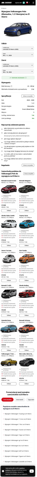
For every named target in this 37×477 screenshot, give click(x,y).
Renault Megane (25, 181)
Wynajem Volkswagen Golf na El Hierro (17, 451)
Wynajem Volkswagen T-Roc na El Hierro (17, 424)
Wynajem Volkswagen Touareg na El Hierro (18, 414)
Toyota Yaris (23, 215)
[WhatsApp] (23, 2)
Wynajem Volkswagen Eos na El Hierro (16, 446)
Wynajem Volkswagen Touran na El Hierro (18, 430)
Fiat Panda (23, 250)
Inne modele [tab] (7, 400)
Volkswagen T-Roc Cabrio (10, 354)
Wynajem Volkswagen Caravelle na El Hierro (18, 461)
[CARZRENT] (7, 2)
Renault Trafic (6, 285)
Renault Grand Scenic (8, 181)
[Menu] (33, 2)
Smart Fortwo (6, 250)
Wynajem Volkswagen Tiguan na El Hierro (17, 456)
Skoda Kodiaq (24, 285)
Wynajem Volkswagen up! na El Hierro (16, 440)
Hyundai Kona (6, 320)
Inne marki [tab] (19, 400)
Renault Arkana (24, 320)
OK (31, 471)
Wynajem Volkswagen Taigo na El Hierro (17, 435)
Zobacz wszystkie (28, 96)
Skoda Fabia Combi (7, 215)
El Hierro (3, 8)
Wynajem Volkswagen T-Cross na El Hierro (18, 419)
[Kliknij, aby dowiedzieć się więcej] (25, 77)
